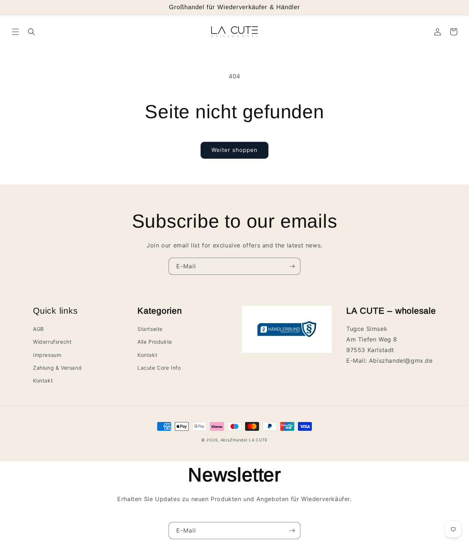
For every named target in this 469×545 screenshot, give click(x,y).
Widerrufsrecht (52, 342)
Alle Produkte (154, 342)
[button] (15, 32)
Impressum (47, 355)
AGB (38, 329)
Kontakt (43, 380)
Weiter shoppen (234, 149)
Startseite (150, 329)
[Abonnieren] (292, 266)
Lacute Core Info (159, 368)
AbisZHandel (234, 440)
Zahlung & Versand (57, 368)
